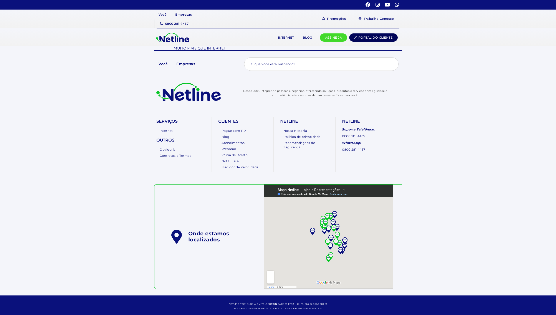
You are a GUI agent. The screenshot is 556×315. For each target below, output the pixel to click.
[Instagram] (377, 5)
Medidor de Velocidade (240, 167)
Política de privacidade (302, 137)
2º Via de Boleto (235, 155)
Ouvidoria (168, 150)
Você (163, 14)
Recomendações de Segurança (299, 145)
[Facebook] (368, 5)
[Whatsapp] (397, 5)
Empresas (183, 14)
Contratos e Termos (175, 156)
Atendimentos (233, 143)
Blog (307, 38)
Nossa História (295, 131)
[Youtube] (387, 5)
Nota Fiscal (231, 161)
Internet (286, 38)
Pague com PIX (234, 131)
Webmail (229, 149)
